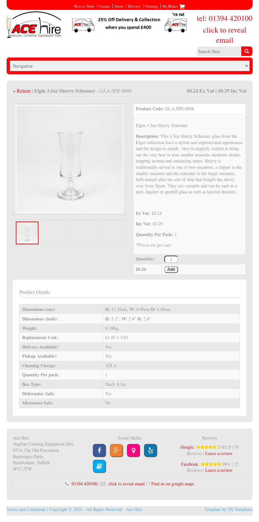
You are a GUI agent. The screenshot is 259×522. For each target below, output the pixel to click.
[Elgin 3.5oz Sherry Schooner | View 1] (69, 158)
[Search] (246, 51)
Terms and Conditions (26, 509)
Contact (104, 6)
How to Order (84, 6)
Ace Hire (134, 509)
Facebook (189, 464)
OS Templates (240, 509)
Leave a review (218, 453)
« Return (22, 90)
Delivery (134, 6)
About (118, 6)
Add (171, 269)
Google (187, 447)
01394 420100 (84, 484)
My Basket (170, 6)
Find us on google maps (172, 484)
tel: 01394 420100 (224, 18)
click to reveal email (224, 35)
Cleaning (151, 6)
